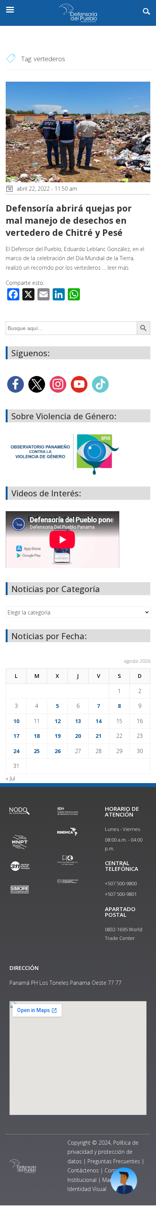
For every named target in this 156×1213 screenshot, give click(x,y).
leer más (118, 267)
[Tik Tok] (100, 383)
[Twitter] (36, 383)
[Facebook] (15, 383)
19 (58, 735)
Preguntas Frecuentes (113, 1161)
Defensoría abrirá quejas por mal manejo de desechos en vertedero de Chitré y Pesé (69, 220)
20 (78, 735)
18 (37, 735)
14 (98, 721)
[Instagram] (58, 383)
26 (58, 751)
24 (16, 751)
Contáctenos (83, 1170)
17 (16, 735)
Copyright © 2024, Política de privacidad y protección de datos (103, 1152)
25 (37, 751)
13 (78, 721)
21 (98, 735)
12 (58, 721)
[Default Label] (79, 383)
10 (16, 721)
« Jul (10, 778)
